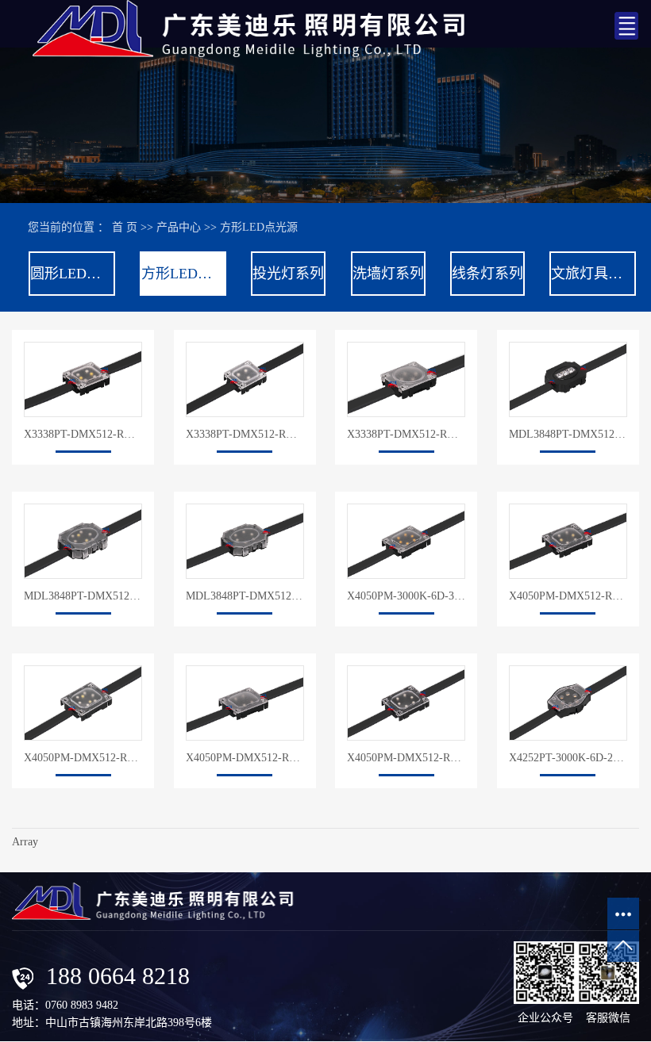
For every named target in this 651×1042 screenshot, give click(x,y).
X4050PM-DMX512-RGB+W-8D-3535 (83, 758)
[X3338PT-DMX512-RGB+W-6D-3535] (83, 379)
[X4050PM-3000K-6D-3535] (406, 541)
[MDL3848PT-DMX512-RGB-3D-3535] (568, 379)
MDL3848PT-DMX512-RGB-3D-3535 (568, 434)
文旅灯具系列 (592, 274)
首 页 (124, 227)
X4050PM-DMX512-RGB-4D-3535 (245, 758)
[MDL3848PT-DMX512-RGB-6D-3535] (245, 541)
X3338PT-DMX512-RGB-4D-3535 (406, 434)
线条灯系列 (487, 274)
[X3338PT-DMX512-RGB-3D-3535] (245, 379)
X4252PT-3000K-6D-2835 (568, 758)
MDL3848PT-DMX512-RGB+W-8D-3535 (83, 596)
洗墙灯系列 (388, 274)
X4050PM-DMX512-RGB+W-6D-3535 (568, 596)
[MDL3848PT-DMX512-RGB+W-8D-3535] (83, 541)
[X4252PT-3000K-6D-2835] (568, 703)
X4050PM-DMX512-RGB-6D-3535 (406, 758)
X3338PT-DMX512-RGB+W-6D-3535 (83, 434)
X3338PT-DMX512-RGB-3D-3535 (245, 434)
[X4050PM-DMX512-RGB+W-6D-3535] (568, 541)
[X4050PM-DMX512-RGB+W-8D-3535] (83, 703)
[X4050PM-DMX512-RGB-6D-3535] (406, 703)
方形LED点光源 (259, 227)
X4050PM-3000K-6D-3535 (406, 596)
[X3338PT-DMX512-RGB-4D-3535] (406, 379)
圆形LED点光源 (72, 274)
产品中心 (178, 227)
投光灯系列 (288, 274)
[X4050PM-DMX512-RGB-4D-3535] (245, 703)
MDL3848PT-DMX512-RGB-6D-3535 (245, 596)
